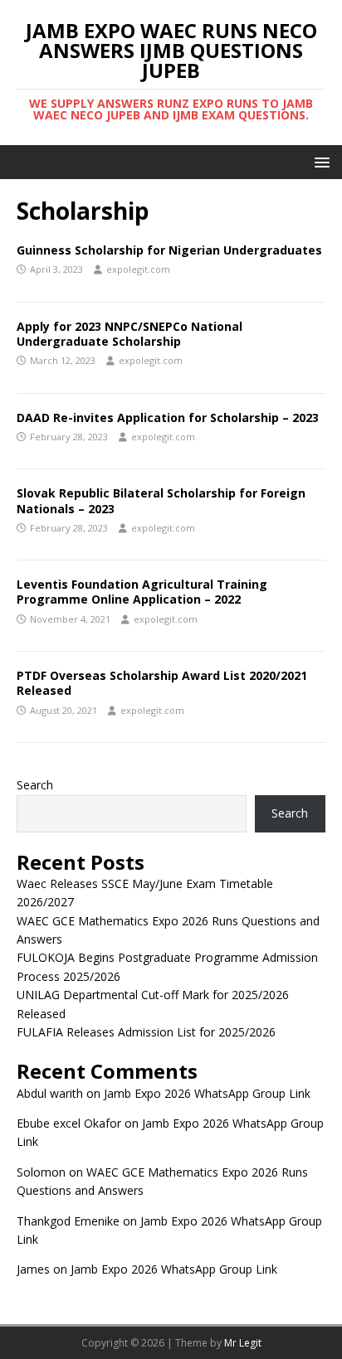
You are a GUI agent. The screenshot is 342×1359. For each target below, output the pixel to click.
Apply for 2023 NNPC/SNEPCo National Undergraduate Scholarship (129, 333)
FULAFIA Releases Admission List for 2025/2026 (146, 1032)
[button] (319, 161)
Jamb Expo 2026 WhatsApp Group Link (207, 1093)
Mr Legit (242, 1343)
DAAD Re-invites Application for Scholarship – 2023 (168, 417)
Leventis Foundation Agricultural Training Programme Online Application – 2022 (142, 591)
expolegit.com (138, 269)
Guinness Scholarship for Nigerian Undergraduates (169, 250)
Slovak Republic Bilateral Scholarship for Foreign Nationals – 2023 (161, 500)
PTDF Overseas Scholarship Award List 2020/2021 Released (162, 682)
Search (35, 785)
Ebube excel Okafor (69, 1123)
